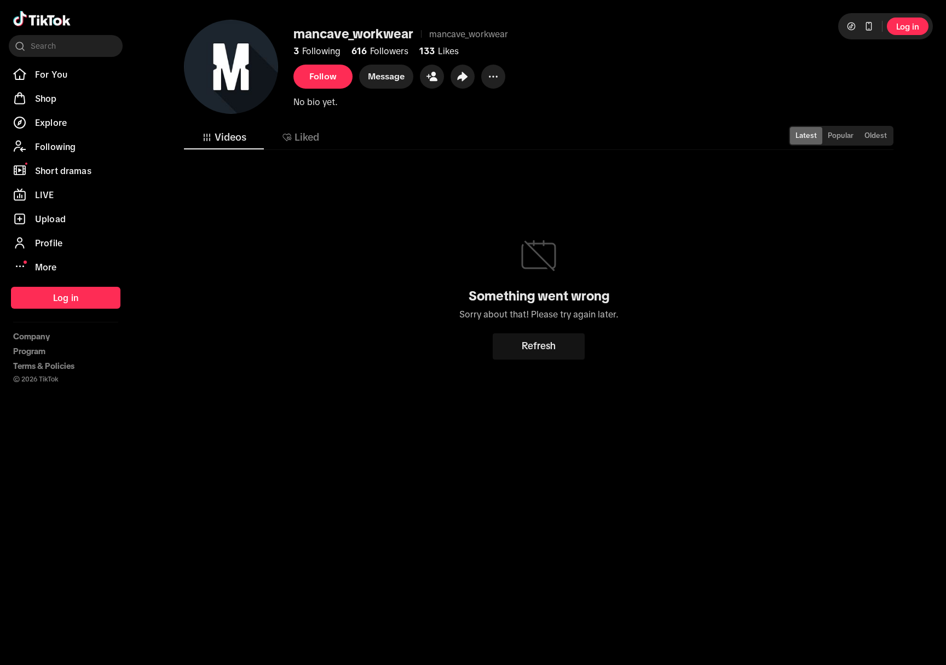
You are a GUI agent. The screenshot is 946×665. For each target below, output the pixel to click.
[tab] (224, 137)
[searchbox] (66, 46)
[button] (432, 77)
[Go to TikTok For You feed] (42, 18)
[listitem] (66, 74)
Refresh (539, 345)
